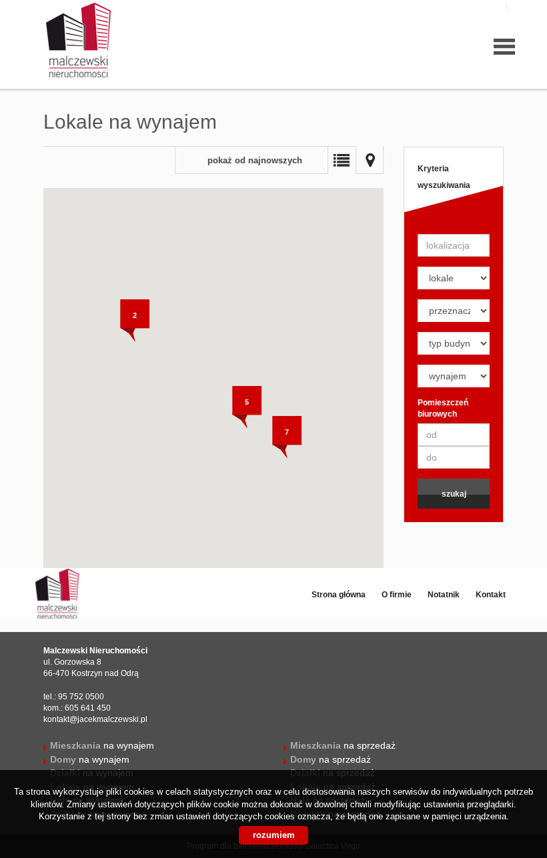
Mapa (370, 160)
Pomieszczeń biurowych (443, 408)
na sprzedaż (343, 745)
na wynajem (102, 745)
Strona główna (339, 594)
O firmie (397, 594)
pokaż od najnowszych (254, 160)
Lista (342, 160)
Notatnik (444, 594)
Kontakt (491, 594)
